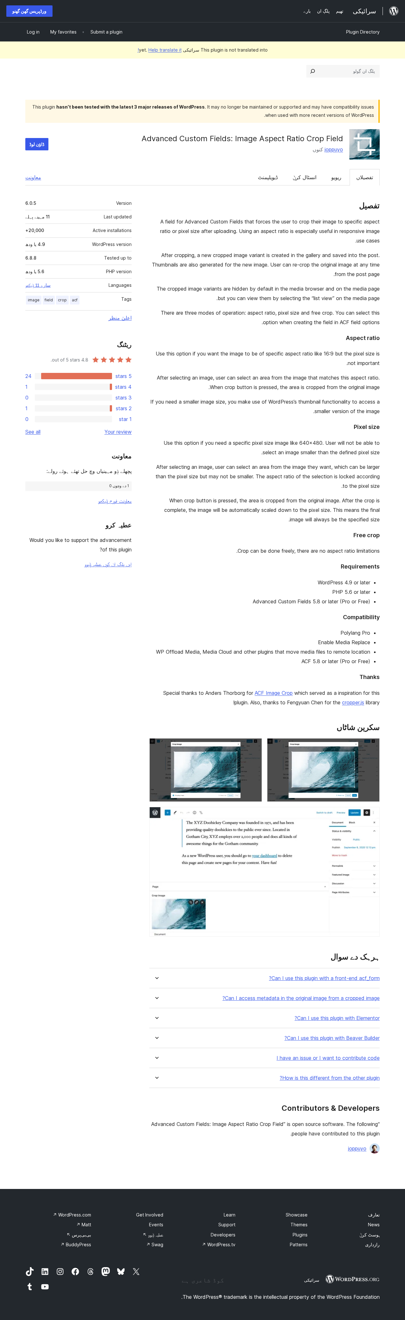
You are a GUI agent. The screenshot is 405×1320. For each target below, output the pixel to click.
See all (32, 432)
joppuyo (334, 149)
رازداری (372, 1244)
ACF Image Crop (274, 693)
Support (226, 1224)
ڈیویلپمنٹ (268, 177)
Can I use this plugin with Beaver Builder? (332, 1038)
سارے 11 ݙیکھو (38, 285)
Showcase (297, 1214)
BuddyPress (75, 1244)
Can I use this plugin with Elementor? (337, 1018)
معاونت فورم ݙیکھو (115, 501)
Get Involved (149, 1214)
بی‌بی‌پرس (78, 1234)
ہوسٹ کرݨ (369, 1234)
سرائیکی (311, 1280)
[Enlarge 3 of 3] (371, 815)
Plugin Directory (363, 32)
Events (156, 1224)
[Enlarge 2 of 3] (253, 747)
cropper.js (353, 702)
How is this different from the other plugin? (330, 1078)
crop (62, 300)
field (49, 300)
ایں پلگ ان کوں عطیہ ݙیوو (108, 564)
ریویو (336, 177)
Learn (229, 1214)
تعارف (374, 1214)
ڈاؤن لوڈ (36, 144)
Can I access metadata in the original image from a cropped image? (301, 998)
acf (75, 300)
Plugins (300, 1234)
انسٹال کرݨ (304, 177)
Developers (223, 1234)
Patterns (299, 1244)
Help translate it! (160, 50)
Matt (83, 1224)
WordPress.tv (218, 1244)
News (374, 1224)
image (34, 300)
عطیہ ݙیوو (153, 1234)
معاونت (33, 177)
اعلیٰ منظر (120, 318)
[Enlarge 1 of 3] (371, 747)
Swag (154, 1244)
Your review (118, 432)
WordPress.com (72, 1214)
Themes (299, 1224)
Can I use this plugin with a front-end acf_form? (324, 978)
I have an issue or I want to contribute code (328, 1058)
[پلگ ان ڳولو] (312, 71)
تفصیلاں (364, 177)
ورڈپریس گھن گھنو (29, 11)
